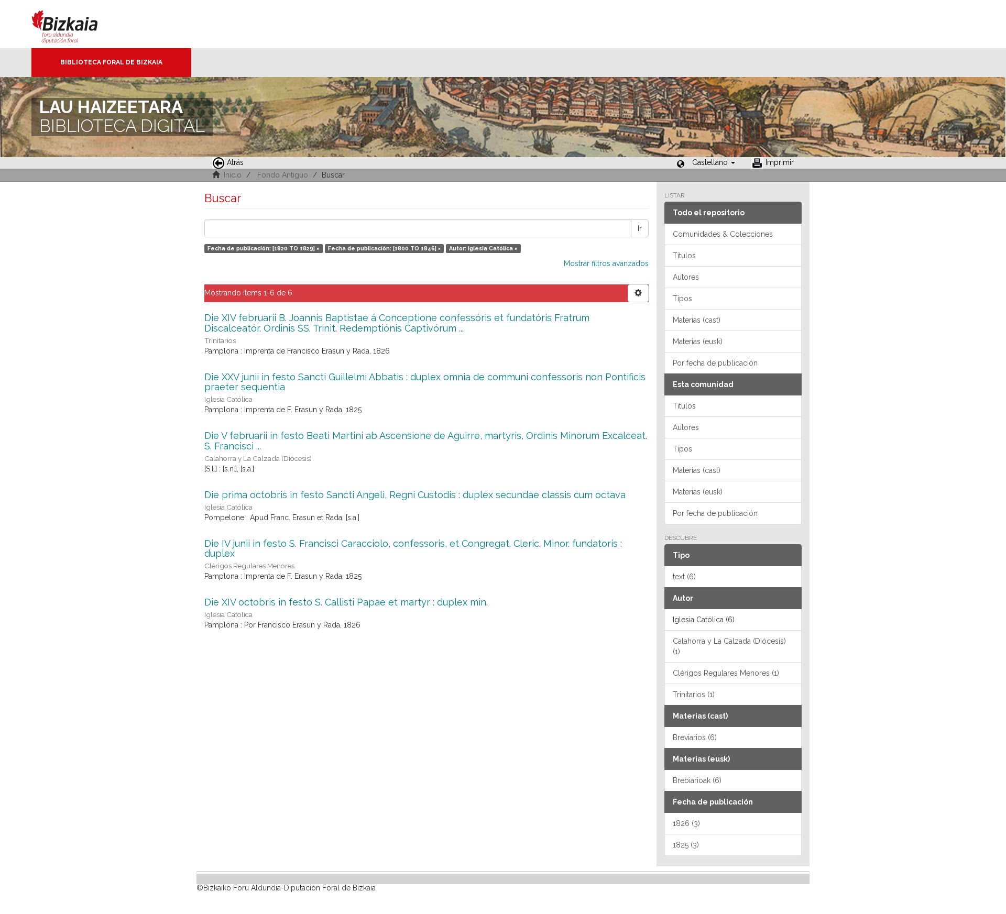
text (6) (684, 576)
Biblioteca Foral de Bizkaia (111, 62)
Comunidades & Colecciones (723, 234)
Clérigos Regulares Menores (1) (726, 673)
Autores (686, 277)
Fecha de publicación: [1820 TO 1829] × (263, 248)
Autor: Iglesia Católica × (483, 248)
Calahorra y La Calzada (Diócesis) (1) (729, 646)
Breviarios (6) (695, 737)
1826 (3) (686, 823)
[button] (713, 162)
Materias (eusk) (698, 341)
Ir (640, 228)
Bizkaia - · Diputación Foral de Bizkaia (75, 24)
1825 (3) (686, 845)
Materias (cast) (696, 320)
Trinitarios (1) (694, 694)
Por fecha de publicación (715, 363)
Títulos (684, 255)
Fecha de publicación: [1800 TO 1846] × (384, 248)
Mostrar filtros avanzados (606, 263)
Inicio (233, 175)
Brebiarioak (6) (697, 780)
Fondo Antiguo (282, 175)
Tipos (682, 298)
